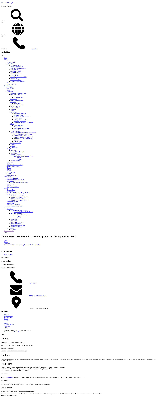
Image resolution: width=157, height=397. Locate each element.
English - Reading (15, 106)
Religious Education (15, 143)
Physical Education (15, 131)
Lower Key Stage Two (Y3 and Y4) (23, 137)
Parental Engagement (15, 154)
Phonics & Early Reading (17, 151)
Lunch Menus (10, 203)
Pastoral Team (14, 78)
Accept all (9, 351)
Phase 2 (19, 216)
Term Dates (10, 191)
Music (12, 124)
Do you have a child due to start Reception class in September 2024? (21, 245)
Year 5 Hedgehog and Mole (17, 225)
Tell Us (9, 185)
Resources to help (18, 97)
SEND (9, 173)
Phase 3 (19, 217)
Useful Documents (15, 160)
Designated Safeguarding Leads (15, 179)
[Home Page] (8, 3)
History (12, 110)
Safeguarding (7, 176)
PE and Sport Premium (13, 166)
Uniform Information (12, 201)
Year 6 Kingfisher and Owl (17, 226)
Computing (13, 102)
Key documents (18, 141)
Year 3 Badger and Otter (16, 222)
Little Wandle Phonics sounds (21, 215)
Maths (8, 163)
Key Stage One (14, 69)
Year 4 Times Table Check (20, 119)
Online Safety (10, 181)
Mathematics (13, 112)
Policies (9, 169)
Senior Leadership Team (16, 66)
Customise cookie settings (20, 351)
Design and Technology (16, 105)
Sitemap (6, 323)
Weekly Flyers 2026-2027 (17, 195)
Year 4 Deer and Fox (15, 223)
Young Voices (17, 127)
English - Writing (14, 107)
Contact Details (11, 62)
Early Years (10, 149)
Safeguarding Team (15, 65)
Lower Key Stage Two (16, 71)
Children (6, 207)
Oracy (12, 96)
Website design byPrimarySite (12, 331)
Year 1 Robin (13, 219)
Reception (19, 159)
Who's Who (10, 63)
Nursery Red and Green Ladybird (19, 210)
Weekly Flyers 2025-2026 (17, 198)
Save (15, 395)
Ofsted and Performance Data (14, 165)
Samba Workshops (18, 125)
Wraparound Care (11, 175)
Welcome (9, 61)
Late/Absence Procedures (13, 204)
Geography (13, 109)
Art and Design (14, 99)
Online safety (17, 103)
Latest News (7, 243)
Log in (5, 232)
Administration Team (15, 80)
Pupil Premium (11, 171)
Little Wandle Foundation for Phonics (23, 212)
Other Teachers (14, 74)
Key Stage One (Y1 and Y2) (21, 135)
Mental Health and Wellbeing (14, 206)
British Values (10, 88)
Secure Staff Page (11, 84)
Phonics (9, 168)
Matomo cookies (9, 377)
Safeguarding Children (13, 187)
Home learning (17, 140)
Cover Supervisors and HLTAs (18, 77)
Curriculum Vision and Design (18, 93)
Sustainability (13, 147)
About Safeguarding (12, 178)
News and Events (11, 194)
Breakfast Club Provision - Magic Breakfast (18, 193)
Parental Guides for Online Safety (19, 182)
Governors (10, 162)
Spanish (12, 146)
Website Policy (8, 326)
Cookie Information (9, 324)
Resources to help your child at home (23, 122)
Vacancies (9, 83)
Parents (6, 188)
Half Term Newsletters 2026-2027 (19, 197)
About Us (6, 59)
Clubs (8, 90)
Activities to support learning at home (23, 156)
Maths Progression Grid (20, 121)
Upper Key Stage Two (16, 72)
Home (5, 58)
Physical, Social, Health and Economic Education (23, 132)
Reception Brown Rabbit (16, 213)
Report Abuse (10, 184)
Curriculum (10, 91)
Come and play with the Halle (21, 128)
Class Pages (10, 209)
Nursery (19, 157)
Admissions (10, 87)
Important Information (19, 129)
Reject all (3, 351)
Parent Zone (13, 229)
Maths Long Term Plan (20, 113)
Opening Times (11, 190)
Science (12, 144)
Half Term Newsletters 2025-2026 (19, 200)
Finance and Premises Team (17, 81)
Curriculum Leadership (16, 94)
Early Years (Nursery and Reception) (23, 134)
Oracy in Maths (18, 118)
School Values (11, 172)
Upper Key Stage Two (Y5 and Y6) (23, 138)
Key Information (8, 85)
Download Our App (9, 231)
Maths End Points (18, 115)
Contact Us (34, 49)
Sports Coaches (14, 75)
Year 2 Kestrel (14, 220)
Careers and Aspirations (16, 100)
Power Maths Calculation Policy (22, 116)
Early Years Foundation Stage (18, 68)
